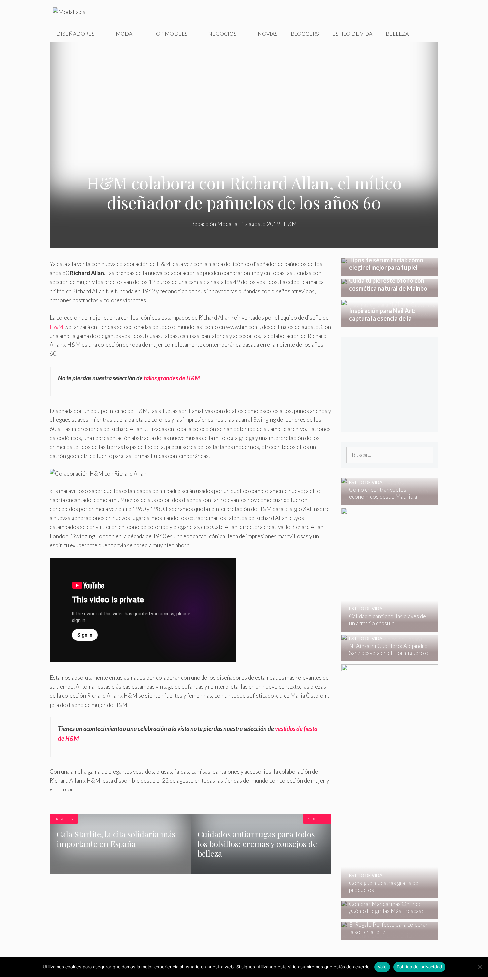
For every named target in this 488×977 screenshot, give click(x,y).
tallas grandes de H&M (172, 378)
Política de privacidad (419, 966)
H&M (290, 223)
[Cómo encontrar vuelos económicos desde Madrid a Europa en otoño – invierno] (385, 500)
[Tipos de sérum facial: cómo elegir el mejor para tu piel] (390, 271)
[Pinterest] (426, 12)
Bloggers (305, 33)
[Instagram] (398, 12)
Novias (268, 33)
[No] (479, 967)
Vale (382, 966)
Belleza (397, 33)
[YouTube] (412, 12)
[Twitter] (384, 12)
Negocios (222, 33)
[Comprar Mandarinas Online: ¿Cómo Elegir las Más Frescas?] (385, 914)
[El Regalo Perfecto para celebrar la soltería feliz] (385, 935)
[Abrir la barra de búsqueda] (428, 33)
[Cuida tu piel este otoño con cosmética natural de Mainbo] (390, 292)
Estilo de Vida (352, 33)
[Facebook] (370, 12)
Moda (124, 33)
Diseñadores (75, 33)
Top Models (170, 33)
